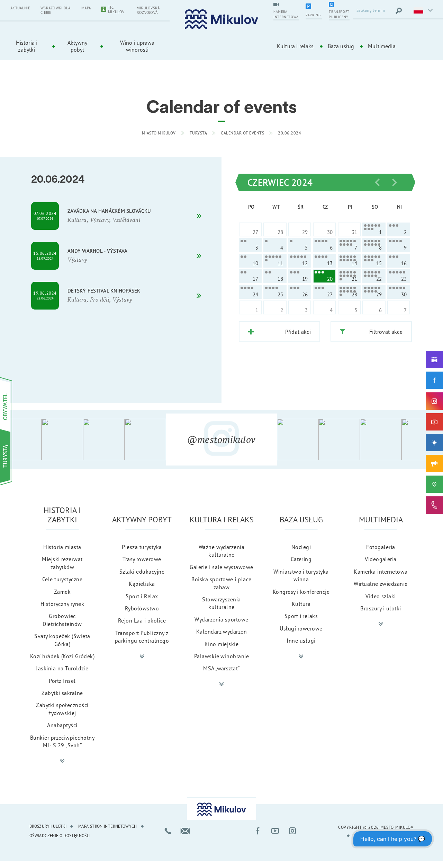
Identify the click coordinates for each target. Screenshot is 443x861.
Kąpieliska (142, 583)
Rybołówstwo (142, 608)
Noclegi (301, 546)
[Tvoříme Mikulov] (434, 442)
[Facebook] (434, 380)
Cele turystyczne (62, 579)
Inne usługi (301, 640)
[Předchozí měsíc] (377, 182)
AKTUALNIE (20, 8)
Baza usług (341, 46)
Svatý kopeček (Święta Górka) (62, 640)
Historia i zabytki (27, 46)
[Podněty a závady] (434, 484)
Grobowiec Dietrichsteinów (62, 619)
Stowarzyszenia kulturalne (221, 603)
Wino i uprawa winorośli (137, 46)
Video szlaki (380, 596)
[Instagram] (434, 401)
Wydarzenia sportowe (221, 619)
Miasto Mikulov (159, 133)
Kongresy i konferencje (301, 591)
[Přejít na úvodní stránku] (221, 19)
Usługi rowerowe (301, 628)
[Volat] (168, 831)
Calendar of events (242, 133)
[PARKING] (314, 6)
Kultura (301, 603)
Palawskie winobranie (221, 656)
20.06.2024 (289, 133)
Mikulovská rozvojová (148, 10)
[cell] (373, 229)
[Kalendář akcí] (434, 359)
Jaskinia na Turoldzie (62, 668)
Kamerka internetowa (380, 571)
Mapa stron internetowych (107, 826)
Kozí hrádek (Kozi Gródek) (62, 656)
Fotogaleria (380, 546)
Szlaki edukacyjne (141, 571)
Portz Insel (62, 680)
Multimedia (382, 46)
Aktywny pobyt (77, 46)
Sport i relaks (301, 615)
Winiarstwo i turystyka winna (301, 575)
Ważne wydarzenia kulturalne (222, 550)
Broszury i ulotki (380, 608)
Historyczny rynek (62, 603)
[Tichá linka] (434, 505)
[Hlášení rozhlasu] (434, 463)
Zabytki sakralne (62, 692)
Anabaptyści (62, 725)
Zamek (62, 591)
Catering (301, 559)
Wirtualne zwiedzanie (381, 583)
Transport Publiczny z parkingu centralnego (142, 636)
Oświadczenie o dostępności (59, 835)
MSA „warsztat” (221, 668)
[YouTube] (434, 421)
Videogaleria (381, 559)
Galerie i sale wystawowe (221, 567)
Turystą (198, 133)
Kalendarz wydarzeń (221, 631)
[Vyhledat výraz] (399, 10)
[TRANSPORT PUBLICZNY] (339, 5)
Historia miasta (62, 546)
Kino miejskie (221, 644)
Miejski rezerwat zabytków (62, 563)
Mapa (86, 8)
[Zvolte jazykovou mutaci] (422, 10)
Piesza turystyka (142, 546)
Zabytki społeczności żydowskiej (62, 709)
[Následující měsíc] (394, 182)
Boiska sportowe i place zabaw (221, 583)
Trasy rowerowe (142, 559)
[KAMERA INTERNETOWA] (286, 5)
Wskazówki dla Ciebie (55, 10)
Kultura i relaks (295, 46)
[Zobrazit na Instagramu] (21, 439)
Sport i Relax (142, 596)
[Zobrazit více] (62, 760)
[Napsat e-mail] (185, 831)
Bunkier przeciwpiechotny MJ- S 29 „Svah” (62, 741)
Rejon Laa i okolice (142, 620)
